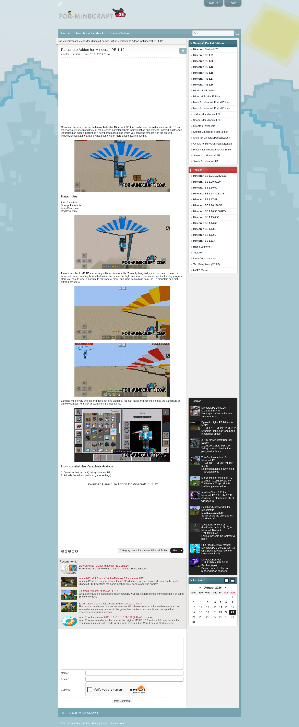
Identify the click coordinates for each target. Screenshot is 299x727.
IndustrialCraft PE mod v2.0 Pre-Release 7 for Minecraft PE (111, 578)
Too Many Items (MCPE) (206, 264)
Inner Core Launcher (204, 258)
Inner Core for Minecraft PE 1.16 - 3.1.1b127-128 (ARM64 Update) (115, 617)
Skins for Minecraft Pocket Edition (211, 137)
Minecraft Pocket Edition (206, 96)
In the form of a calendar (226, 580)
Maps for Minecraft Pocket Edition (211, 108)
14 (220, 607)
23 (232, 612)
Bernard (76, 54)
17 (193, 612)
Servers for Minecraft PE (206, 155)
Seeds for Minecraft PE (205, 161)
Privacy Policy (100, 723)
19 (207, 612)
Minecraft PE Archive (204, 90)
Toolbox (197, 252)
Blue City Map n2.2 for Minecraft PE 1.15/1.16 (104, 565)
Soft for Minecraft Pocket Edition (210, 131)
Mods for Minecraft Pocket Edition (211, 102)
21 (220, 612)
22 (226, 612)
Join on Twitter (119, 33)
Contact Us (74, 723)
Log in (232, 3)
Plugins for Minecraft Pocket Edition (212, 149)
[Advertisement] (213, 337)
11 (200, 607)
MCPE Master (200, 270)
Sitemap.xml (117, 723)
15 (226, 607)
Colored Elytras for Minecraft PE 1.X (98, 591)
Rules (86, 723)
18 (200, 612)
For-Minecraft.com (68, 41)
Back (176, 550)
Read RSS (60, 4)
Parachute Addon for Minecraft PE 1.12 (130, 484)
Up (63, 712)
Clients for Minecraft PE (206, 126)
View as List (232, 580)
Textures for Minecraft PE (207, 114)
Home (65, 33)
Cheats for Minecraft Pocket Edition (212, 143)
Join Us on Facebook (89, 33)
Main (92, 15)
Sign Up (213, 3)
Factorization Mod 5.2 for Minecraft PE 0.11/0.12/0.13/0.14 (110, 603)
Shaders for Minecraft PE (207, 120)
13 (215, 607)
